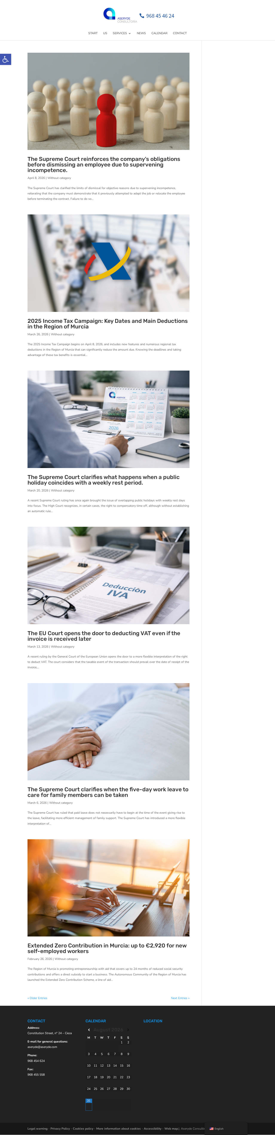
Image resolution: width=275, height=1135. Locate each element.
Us (105, 33)
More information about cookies (118, 1129)
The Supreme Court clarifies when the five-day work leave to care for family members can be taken (108, 792)
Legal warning (37, 1129)
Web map (171, 1129)
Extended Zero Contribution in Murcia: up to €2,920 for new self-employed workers (107, 948)
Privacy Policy (60, 1129)
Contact (180, 33)
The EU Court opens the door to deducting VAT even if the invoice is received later (104, 636)
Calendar (159, 33)
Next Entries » (180, 998)
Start (93, 33)
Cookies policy (83, 1129)
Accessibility (152, 1129)
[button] (5, 59)
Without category (59, 178)
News (141, 33)
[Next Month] (128, 1030)
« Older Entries (37, 998)
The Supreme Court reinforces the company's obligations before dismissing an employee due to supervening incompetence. (104, 165)
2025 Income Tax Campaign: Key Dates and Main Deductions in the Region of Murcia (108, 324)
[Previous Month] (89, 1030)
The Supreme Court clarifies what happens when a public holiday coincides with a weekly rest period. (104, 480)
